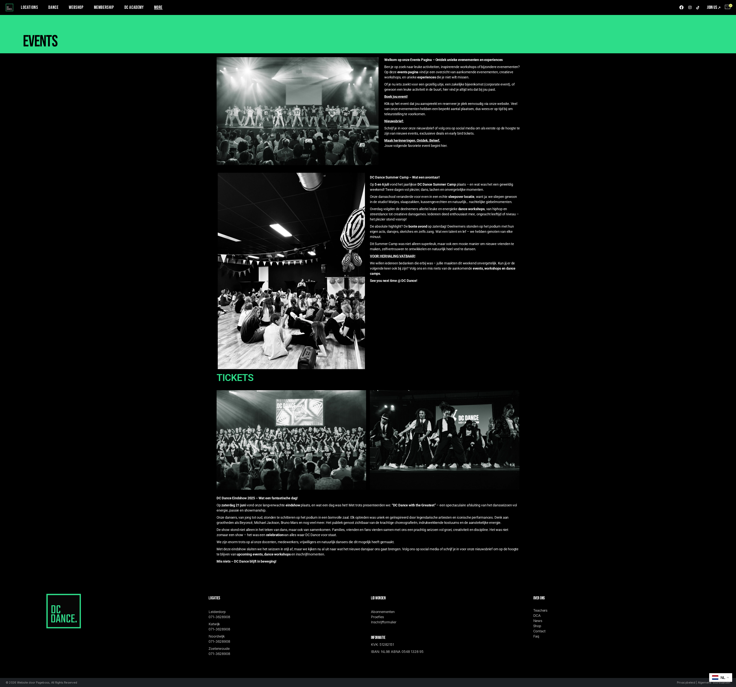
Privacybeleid (686, 682)
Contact (539, 631)
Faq (536, 636)
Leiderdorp (217, 612)
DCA (537, 616)
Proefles (377, 617)
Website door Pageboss (33, 682)
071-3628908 (219, 617)
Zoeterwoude (219, 649)
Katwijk (215, 624)
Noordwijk (217, 636)
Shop (537, 626)
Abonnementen (383, 612)
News (537, 621)
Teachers (540, 610)
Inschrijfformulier (383, 622)
